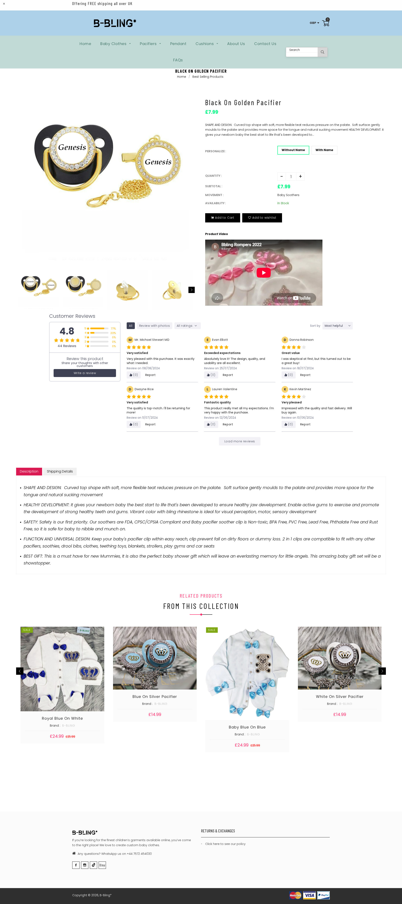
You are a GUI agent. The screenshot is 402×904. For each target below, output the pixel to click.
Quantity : (213, 176)
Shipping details (60, 471)
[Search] (322, 52)
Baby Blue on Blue (247, 727)
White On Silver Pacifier (340, 696)
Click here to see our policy (225, 844)
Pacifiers (149, 43)
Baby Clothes (114, 43)
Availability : (215, 203)
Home (85, 43)
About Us (236, 43)
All (131, 326)
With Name (324, 150)
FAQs (178, 60)
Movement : (214, 195)
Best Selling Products (207, 77)
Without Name (293, 150)
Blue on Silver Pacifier (155, 696)
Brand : (55, 725)
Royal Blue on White (62, 718)
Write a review (85, 373)
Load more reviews (239, 441)
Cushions (205, 43)
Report (150, 375)
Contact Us (265, 43)
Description (29, 471)
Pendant (178, 43)
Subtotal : (213, 186)
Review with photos (154, 326)
